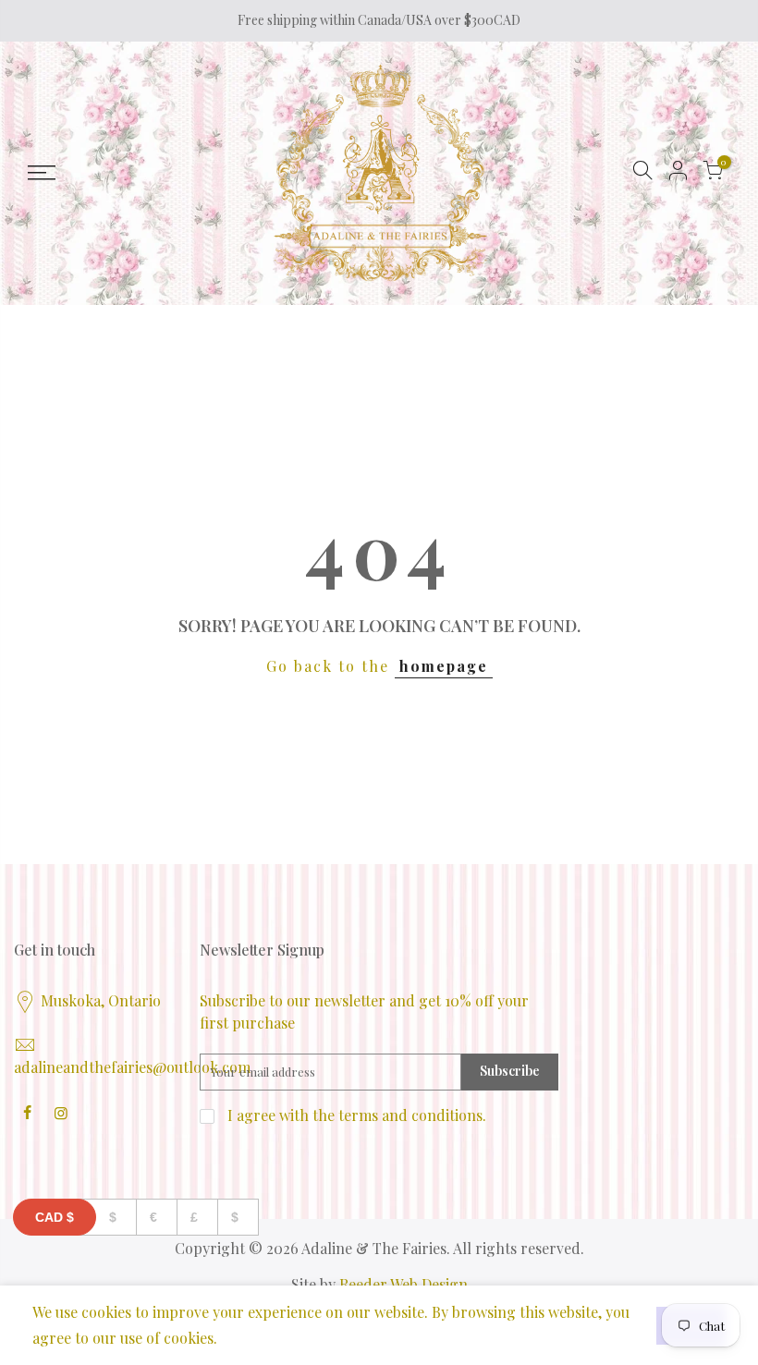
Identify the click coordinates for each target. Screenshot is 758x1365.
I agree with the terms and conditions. (355, 1115)
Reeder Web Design (403, 1284)
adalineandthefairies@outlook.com (132, 1067)
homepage (443, 666)
